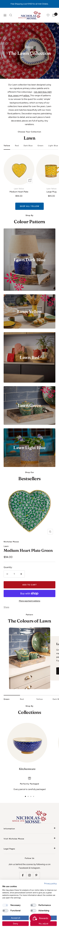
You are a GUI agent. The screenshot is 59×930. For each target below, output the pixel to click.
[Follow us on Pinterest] (36, 875)
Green (40, 146)
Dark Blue (28, 146)
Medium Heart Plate (19, 190)
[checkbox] (5, 905)
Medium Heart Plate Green (28, 550)
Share (6, 607)
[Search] (10, 15)
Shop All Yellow (29, 206)
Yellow (7, 146)
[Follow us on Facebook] (22, 875)
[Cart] (53, 15)
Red (17, 146)
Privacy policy (50, 883)
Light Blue (53, 146)
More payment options (29, 601)
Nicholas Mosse (11, 542)
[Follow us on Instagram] (29, 875)
